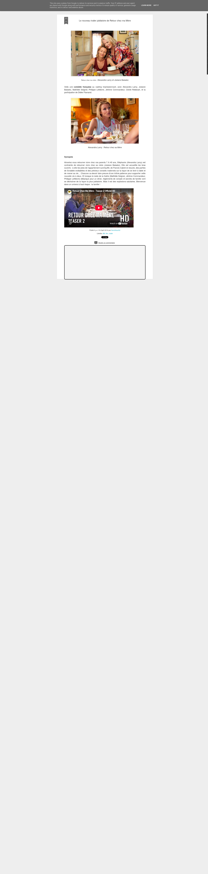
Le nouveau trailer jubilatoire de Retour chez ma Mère (105, 20)
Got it (156, 5)
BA (104, 233)
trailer (111, 233)
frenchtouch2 (115, 230)
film (107, 233)
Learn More (146, 5)
